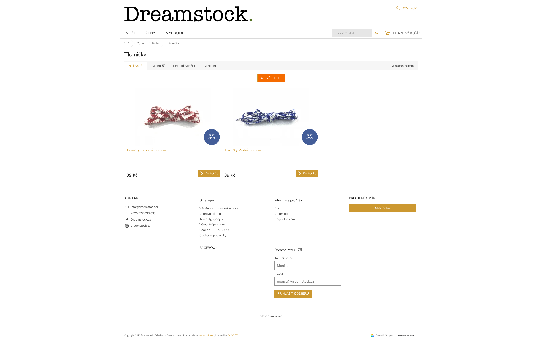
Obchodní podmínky (212, 235)
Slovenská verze (271, 316)
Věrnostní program (212, 224)
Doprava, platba (210, 214)
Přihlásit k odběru (293, 294)
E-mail (278, 274)
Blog (277, 208)
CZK (406, 8)
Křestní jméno (283, 258)
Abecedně (210, 66)
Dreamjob (281, 214)
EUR (414, 8)
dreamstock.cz (140, 226)
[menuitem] (130, 33)
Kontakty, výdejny (211, 219)
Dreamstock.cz (141, 219)
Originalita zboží (285, 219)
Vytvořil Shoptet (385, 335)
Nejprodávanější (184, 66)
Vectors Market (206, 335)
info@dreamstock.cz (144, 207)
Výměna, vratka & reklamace (218, 208)
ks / (382, 208)
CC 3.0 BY (233, 335)
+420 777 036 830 (143, 213)
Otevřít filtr (271, 78)
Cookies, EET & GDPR (214, 230)
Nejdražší (158, 66)
